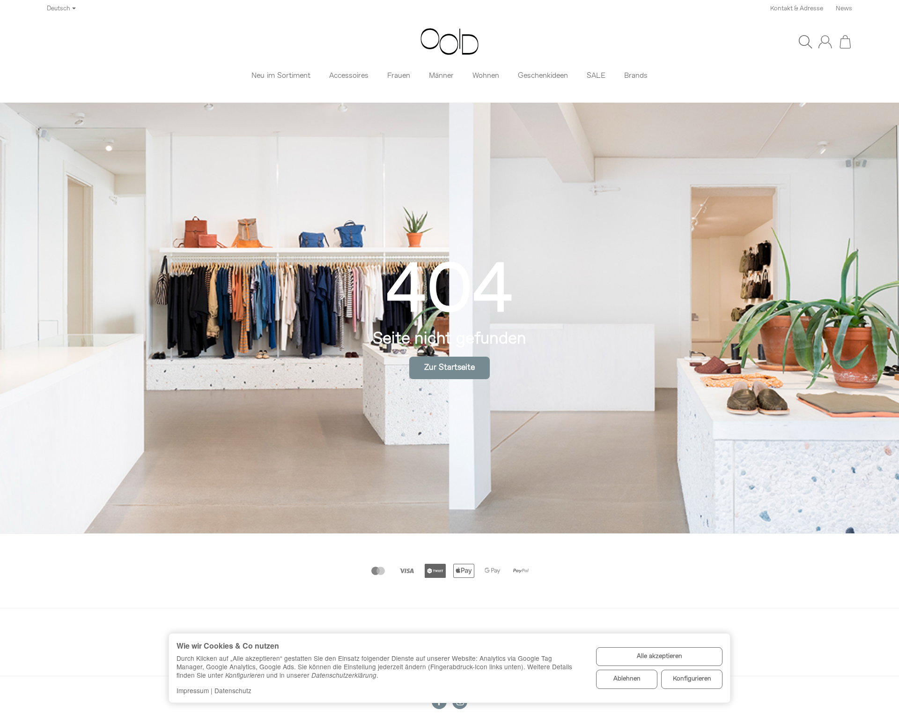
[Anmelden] (825, 42)
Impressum (193, 690)
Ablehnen (627, 679)
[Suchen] (805, 42)
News (844, 9)
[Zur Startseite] (449, 42)
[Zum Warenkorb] (845, 42)
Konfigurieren (692, 679)
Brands (636, 76)
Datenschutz (232, 690)
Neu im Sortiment (280, 76)
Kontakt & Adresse (796, 9)
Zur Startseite (449, 368)
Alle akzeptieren (659, 656)
